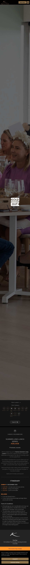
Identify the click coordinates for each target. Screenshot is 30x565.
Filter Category (15, 405)
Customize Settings (15, 562)
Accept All (15, 559)
